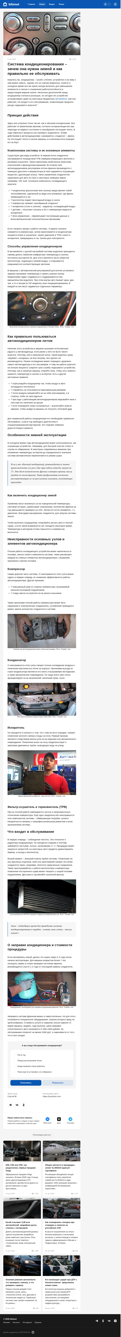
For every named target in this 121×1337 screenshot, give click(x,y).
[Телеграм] (97, 1320)
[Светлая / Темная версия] (107, 4)
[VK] (109, 1320)
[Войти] (115, 4)
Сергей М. (12, 1096)
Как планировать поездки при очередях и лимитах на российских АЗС (59, 1225)
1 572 (76, 1193)
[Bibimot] (11, 4)
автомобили (61, 99)
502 (76, 1251)
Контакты (16, 1322)
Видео (52, 4)
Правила (38, 1322)
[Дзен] (115, 1320)
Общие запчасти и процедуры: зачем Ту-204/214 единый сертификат (60, 1168)
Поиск (61, 4)
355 (37, 1308)
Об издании (27, 1322)
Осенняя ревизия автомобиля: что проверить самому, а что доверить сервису (21, 1282)
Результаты (57, 1083)
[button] (10, 1105)
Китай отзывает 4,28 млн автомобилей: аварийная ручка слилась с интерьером (21, 1225)
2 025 (36, 1193)
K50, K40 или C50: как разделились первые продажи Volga (21, 1168)
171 (76, 1308)
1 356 (36, 1251)
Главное (31, 4)
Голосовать (25, 1083)
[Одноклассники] (103, 1320)
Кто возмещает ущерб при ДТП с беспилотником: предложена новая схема (61, 1282)
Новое (42, 4)
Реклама (6, 1322)
